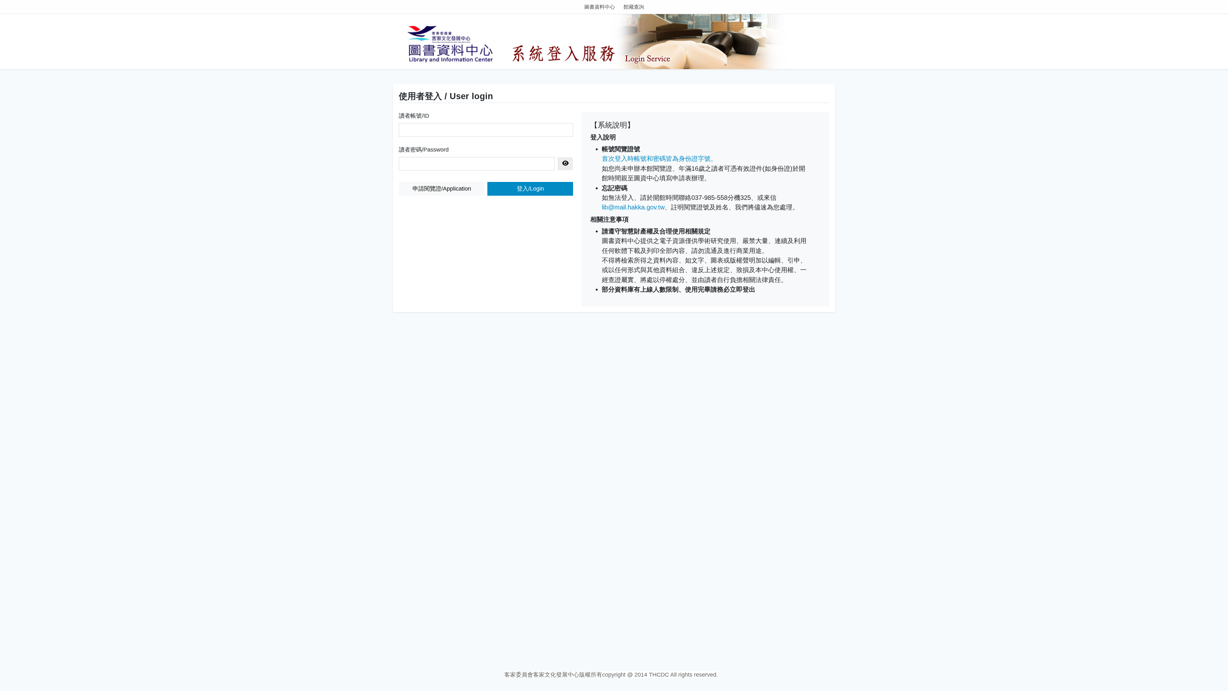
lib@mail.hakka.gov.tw (633, 207)
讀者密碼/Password (424, 149)
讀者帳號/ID (414, 116)
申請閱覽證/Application (442, 188)
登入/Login (530, 188)
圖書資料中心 (599, 7)
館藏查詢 (634, 7)
